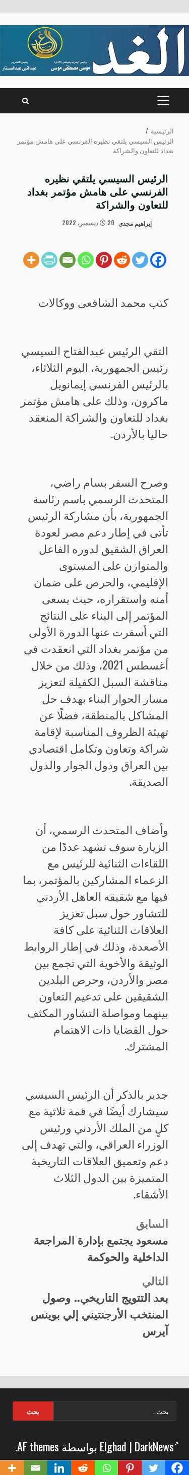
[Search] (25, 100)
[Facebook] (158, 260)
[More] (31, 260)
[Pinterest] (104, 260)
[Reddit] (122, 260)
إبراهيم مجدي (135, 222)
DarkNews (154, 1446)
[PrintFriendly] (49, 260)
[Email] (67, 260)
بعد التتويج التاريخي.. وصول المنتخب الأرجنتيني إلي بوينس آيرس (99, 1305)
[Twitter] (140, 260)
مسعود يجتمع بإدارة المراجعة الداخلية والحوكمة (101, 1239)
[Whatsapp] (86, 260)
